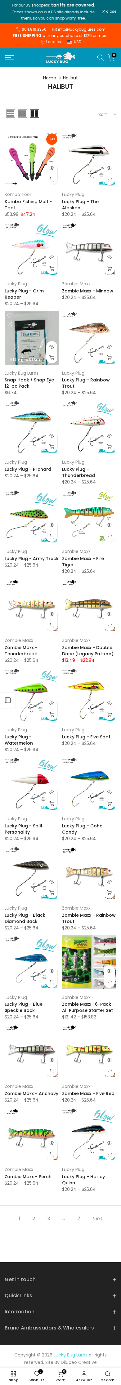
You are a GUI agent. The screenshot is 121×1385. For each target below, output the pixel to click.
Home (49, 78)
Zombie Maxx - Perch (28, 1176)
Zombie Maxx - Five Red (88, 1093)
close (110, 11)
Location (54, 41)
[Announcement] (53, 12)
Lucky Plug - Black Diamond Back (25, 918)
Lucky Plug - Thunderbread (78, 472)
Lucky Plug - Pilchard (28, 469)
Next (97, 1218)
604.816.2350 (34, 29)
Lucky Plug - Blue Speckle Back (24, 1007)
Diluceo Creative (79, 1362)
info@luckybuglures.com (81, 29)
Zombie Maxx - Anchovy (31, 1093)
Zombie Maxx (76, 284)
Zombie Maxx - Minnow (87, 291)
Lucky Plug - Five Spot (86, 737)
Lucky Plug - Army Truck (32, 558)
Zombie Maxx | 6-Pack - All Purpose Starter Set (88, 1007)
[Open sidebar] (8, 700)
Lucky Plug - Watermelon (19, 740)
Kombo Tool (18, 194)
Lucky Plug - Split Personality (24, 829)
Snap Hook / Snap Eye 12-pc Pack (29, 383)
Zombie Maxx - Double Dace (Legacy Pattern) (88, 650)
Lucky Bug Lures (21, 373)
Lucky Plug (73, 194)
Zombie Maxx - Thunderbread (21, 650)
